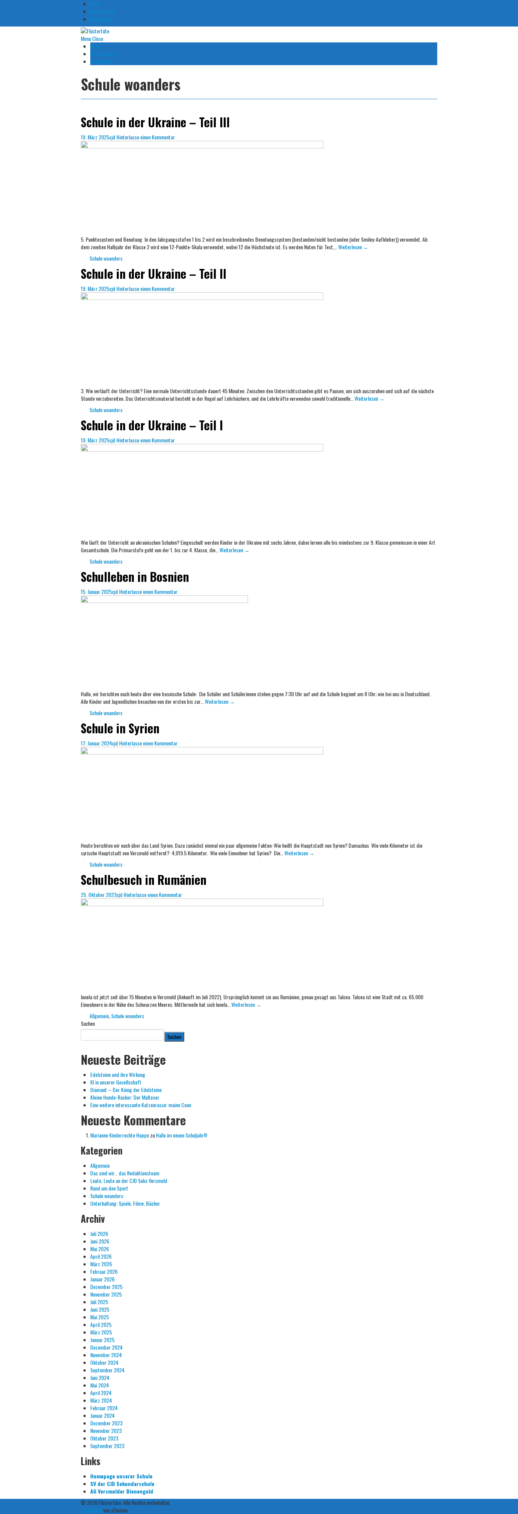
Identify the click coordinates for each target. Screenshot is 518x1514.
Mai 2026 (99, 1249)
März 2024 (101, 1400)
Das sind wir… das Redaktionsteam (124, 1173)
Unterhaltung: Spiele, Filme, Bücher (125, 1203)
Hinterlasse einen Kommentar (145, 137)
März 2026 (101, 1264)
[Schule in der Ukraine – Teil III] (202, 187)
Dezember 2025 (106, 1287)
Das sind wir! (103, 11)
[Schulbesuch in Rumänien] (202, 945)
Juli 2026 (99, 1233)
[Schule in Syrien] (202, 793)
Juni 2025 (99, 1309)
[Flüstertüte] (95, 30)
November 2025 (106, 1294)
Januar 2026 (102, 1279)
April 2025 (100, 1324)
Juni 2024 (99, 1377)
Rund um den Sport (109, 1188)
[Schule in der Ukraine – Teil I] (202, 490)
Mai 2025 (99, 1317)
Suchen (88, 1023)
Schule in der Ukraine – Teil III (155, 122)
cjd (112, 137)
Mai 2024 (99, 1385)
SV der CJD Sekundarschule (122, 1483)
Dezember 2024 (106, 1347)
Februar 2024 (104, 1408)
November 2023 (106, 1430)
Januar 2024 (102, 1415)
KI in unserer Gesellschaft (115, 1082)
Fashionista (92, 1510)
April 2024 (100, 1393)
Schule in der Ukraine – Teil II (153, 273)
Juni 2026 (99, 1241)
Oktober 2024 (104, 1362)
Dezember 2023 (106, 1423)
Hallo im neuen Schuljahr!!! (181, 1135)
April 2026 (100, 1256)
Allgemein (99, 1016)
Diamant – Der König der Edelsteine (126, 1090)
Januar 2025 (102, 1340)
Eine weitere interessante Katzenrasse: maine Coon (140, 1105)
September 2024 (107, 1370)
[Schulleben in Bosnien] (164, 642)
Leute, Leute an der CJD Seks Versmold (128, 1180)
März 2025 (101, 1332)
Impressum (101, 19)
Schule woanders (105, 258)
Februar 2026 (104, 1271)
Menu (86, 38)
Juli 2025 (99, 1302)
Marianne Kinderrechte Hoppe (119, 1135)
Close (97, 38)
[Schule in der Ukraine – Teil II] (202, 339)
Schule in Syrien (120, 728)
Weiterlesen (353, 247)
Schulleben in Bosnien (135, 576)
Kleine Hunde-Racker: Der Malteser (124, 1097)
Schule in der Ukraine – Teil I (152, 425)
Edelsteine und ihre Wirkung (117, 1074)
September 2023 (107, 1446)
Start (95, 46)
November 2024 (106, 1355)
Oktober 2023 (104, 1438)
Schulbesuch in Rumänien (143, 879)
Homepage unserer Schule (121, 1476)
